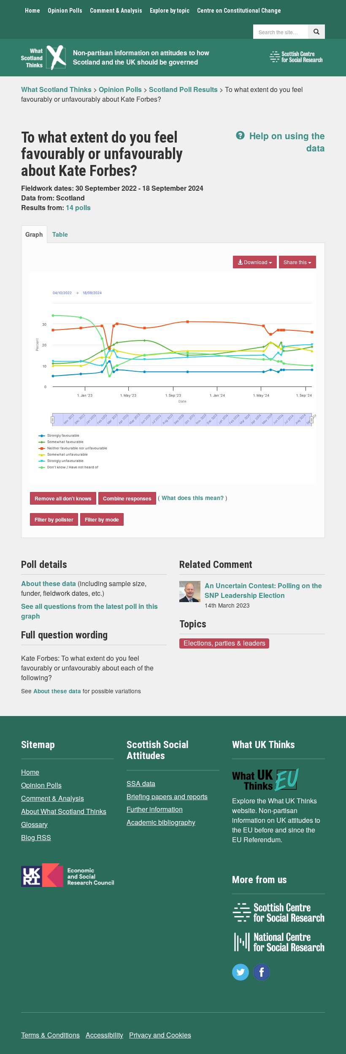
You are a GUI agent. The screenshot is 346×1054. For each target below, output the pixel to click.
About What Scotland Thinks (63, 811)
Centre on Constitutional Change (239, 10)
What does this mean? (192, 498)
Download (256, 261)
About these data (49, 583)
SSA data (141, 783)
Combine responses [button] (127, 498)
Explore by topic (169, 10)
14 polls (78, 207)
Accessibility (104, 1035)
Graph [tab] (34, 234)
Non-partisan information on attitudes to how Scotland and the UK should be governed (141, 57)
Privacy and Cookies (160, 1035)
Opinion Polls (65, 10)
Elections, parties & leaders (224, 643)
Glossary (34, 824)
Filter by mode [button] (102, 519)
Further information (155, 809)
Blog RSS (36, 837)
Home (32, 10)
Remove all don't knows (63, 498)
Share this (296, 261)
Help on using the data (286, 141)
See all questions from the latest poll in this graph (89, 611)
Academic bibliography (161, 822)
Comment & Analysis (116, 10)
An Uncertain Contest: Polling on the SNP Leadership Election (263, 590)
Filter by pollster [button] (54, 519)
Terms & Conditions (50, 1035)
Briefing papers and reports (167, 796)
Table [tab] (60, 234)
